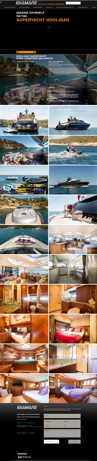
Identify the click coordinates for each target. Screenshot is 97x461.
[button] (24, 120)
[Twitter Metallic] (19, 457)
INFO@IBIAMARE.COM (31, 422)
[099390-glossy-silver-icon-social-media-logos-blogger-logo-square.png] (27, 457)
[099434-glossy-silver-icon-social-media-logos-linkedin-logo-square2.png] (23, 457)
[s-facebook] (21, 457)
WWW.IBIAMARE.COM (21, 422)
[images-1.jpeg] (25, 457)
